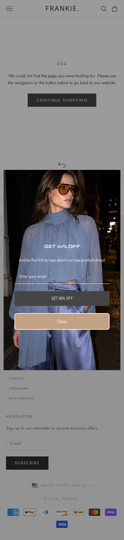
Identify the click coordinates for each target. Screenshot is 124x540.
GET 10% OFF (62, 298)
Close (62, 321)
